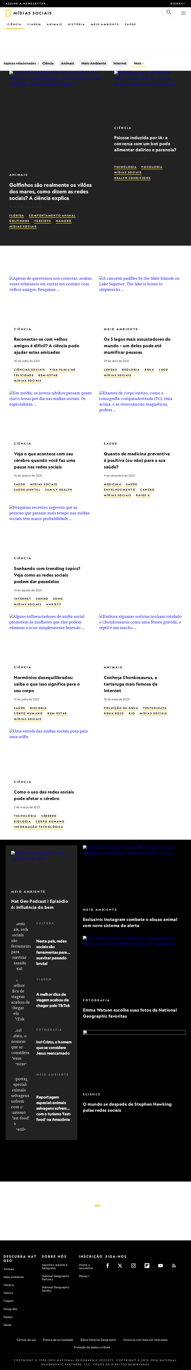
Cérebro (49, 816)
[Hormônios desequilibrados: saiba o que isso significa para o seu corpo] (50, 637)
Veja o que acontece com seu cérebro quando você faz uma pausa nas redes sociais (44, 460)
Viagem (34, 24)
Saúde (130, 24)
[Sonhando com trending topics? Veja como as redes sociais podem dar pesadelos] (50, 528)
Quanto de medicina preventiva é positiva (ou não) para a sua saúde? (137, 460)
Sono (58, 599)
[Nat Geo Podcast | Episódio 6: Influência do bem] (41, 868)
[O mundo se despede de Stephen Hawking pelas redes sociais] (134, 1059)
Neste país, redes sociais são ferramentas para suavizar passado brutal (51, 952)
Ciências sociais (29, 369)
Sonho (42, 599)
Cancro (147, 490)
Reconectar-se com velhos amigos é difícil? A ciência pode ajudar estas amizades (46, 346)
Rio (132, 713)
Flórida (16, 215)
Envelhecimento (120, 490)
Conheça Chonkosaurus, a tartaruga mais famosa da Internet (130, 684)
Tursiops (42, 221)
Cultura (45, 923)
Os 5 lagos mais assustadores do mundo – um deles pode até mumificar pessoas (137, 346)
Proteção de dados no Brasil (92, 1347)
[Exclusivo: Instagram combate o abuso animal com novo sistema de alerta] (134, 874)
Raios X (143, 495)
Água (149, 369)
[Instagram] (135, 1267)
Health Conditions (132, 178)
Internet (119, 63)
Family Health (58, 490)
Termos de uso (26, 1340)
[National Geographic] (8, 13)
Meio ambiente (13, 1277)
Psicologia (152, 167)
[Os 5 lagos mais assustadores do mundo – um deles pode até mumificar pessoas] (140, 299)
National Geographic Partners (55, 1277)
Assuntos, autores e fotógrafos (55, 1266)
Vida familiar (63, 369)
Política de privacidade (58, 1340)
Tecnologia (125, 167)
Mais (138, 63)
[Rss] (175, 1267)
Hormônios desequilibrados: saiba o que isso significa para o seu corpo (47, 684)
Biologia (38, 708)
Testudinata (155, 708)
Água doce (114, 713)
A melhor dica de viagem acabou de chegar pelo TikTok (53, 1000)
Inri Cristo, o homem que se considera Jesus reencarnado (54, 1047)
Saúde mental (27, 490)
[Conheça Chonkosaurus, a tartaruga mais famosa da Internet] (140, 637)
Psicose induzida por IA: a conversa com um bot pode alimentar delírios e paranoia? (145, 143)
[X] (121, 1267)
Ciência (14, 24)
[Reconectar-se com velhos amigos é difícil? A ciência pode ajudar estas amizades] (50, 299)
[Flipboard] (148, 1267)
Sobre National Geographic (98, 1340)
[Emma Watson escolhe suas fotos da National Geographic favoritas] (134, 965)
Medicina (112, 484)
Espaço (8, 1317)
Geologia (131, 369)
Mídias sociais (23, 226)
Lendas (110, 369)
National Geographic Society (55, 1288)
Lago (163, 369)
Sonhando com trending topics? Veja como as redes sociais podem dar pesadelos (47, 575)
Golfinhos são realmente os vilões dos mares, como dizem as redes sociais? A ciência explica (50, 191)
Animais (54, 24)
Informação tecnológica (38, 826)
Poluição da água (121, 708)
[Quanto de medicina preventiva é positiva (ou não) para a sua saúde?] (140, 414)
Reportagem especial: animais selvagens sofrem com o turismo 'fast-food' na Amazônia (53, 1108)
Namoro (64, 221)
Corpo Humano (28, 713)
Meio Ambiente (105, 24)
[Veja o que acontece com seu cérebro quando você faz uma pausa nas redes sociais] (50, 414)
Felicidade (24, 375)
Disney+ (178, 3)
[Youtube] (162, 1267)
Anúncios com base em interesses (145, 1340)
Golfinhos (19, 221)
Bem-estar (48, 375)
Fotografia (49, 1029)
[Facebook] (109, 1267)
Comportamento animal (52, 215)
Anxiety (54, 604)
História (76, 24)
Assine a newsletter (26, 3)
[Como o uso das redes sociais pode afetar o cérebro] (50, 752)
